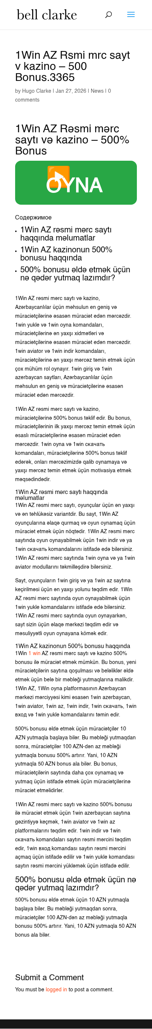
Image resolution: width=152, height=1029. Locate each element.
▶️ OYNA (74, 182)
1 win (34, 653)
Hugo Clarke (36, 91)
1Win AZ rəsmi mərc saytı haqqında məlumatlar (66, 234)
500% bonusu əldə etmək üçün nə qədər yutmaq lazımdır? (75, 274)
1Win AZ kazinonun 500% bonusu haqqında (66, 254)
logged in (56, 989)
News (97, 91)
